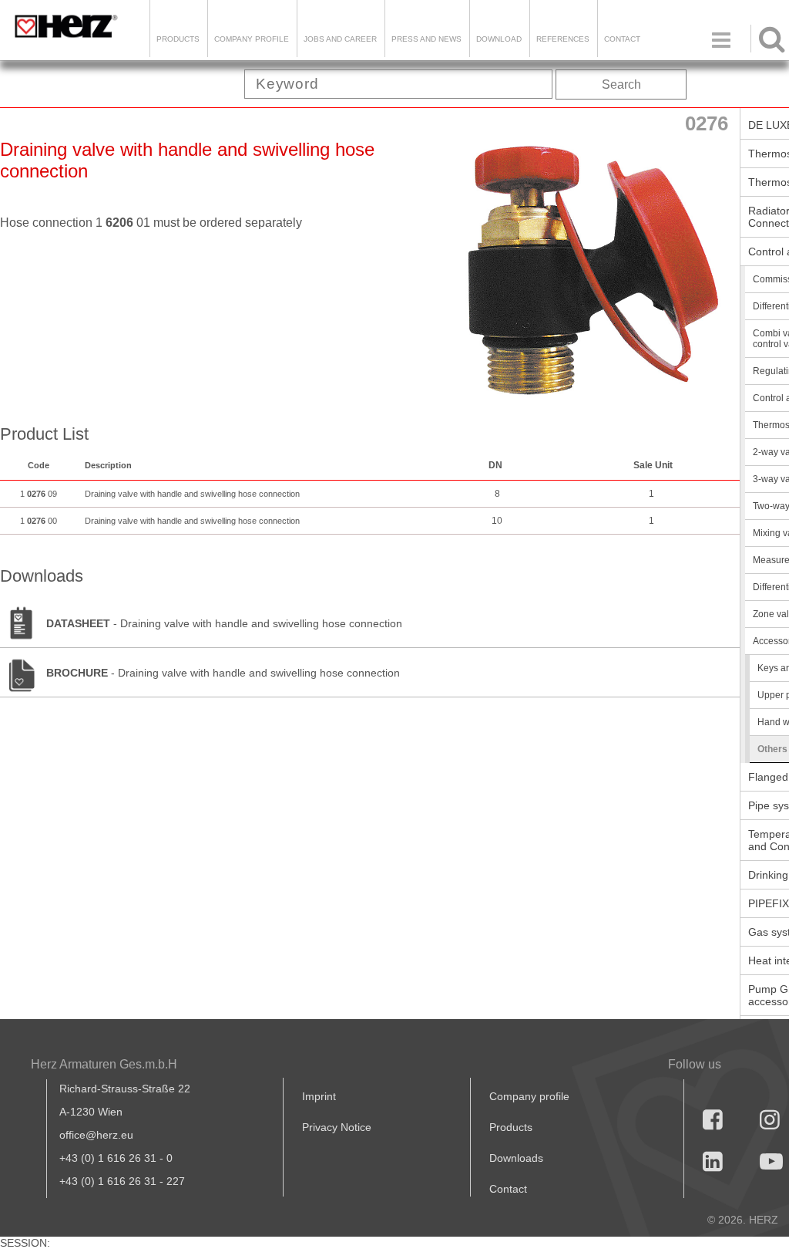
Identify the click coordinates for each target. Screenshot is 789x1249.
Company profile (529, 1096)
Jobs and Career (340, 39)
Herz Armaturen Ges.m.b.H (104, 1064)
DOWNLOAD (499, 39)
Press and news (426, 39)
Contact (622, 39)
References (562, 39)
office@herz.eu (96, 1135)
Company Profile (251, 39)
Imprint (319, 1096)
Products (178, 39)
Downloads (516, 1158)
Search (621, 84)
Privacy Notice (336, 1127)
